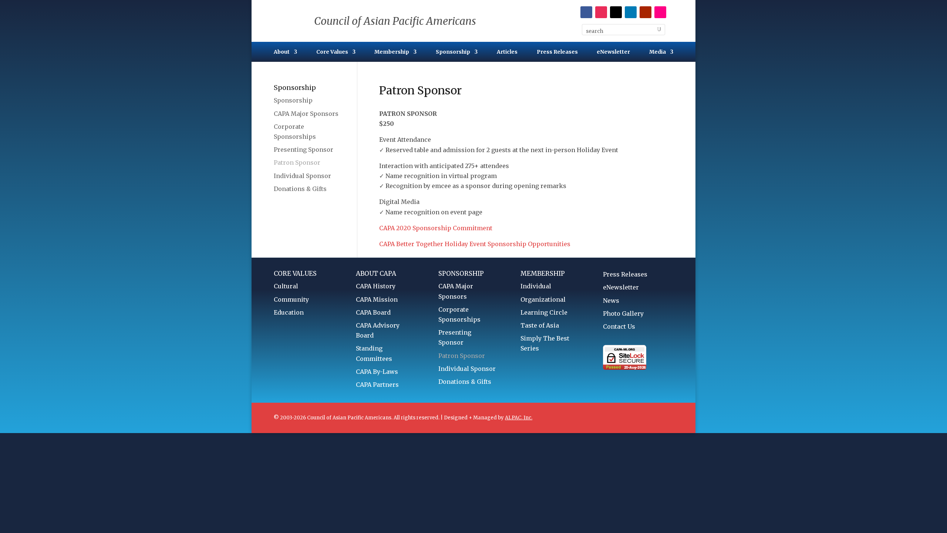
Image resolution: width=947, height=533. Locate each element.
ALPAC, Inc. (518, 418)
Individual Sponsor (302, 176)
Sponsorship (453, 52)
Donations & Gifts (300, 188)
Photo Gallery (623, 313)
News (611, 300)
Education (289, 312)
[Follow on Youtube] (645, 12)
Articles (507, 52)
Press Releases (557, 52)
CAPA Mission (377, 299)
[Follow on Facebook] (586, 12)
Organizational (543, 299)
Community (291, 299)
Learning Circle (543, 312)
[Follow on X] (616, 12)
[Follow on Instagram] (601, 12)
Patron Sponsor (297, 162)
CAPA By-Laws (377, 371)
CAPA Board (373, 312)
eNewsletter (613, 52)
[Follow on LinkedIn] (631, 12)
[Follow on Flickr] (660, 12)
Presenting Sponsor (303, 149)
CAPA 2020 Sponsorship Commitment (435, 228)
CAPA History (375, 286)
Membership (391, 52)
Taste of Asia (539, 325)
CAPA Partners (377, 384)
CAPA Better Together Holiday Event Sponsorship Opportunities (474, 244)
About (282, 52)
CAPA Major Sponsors (306, 113)
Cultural (286, 286)
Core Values (332, 52)
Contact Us (619, 326)
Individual (535, 286)
